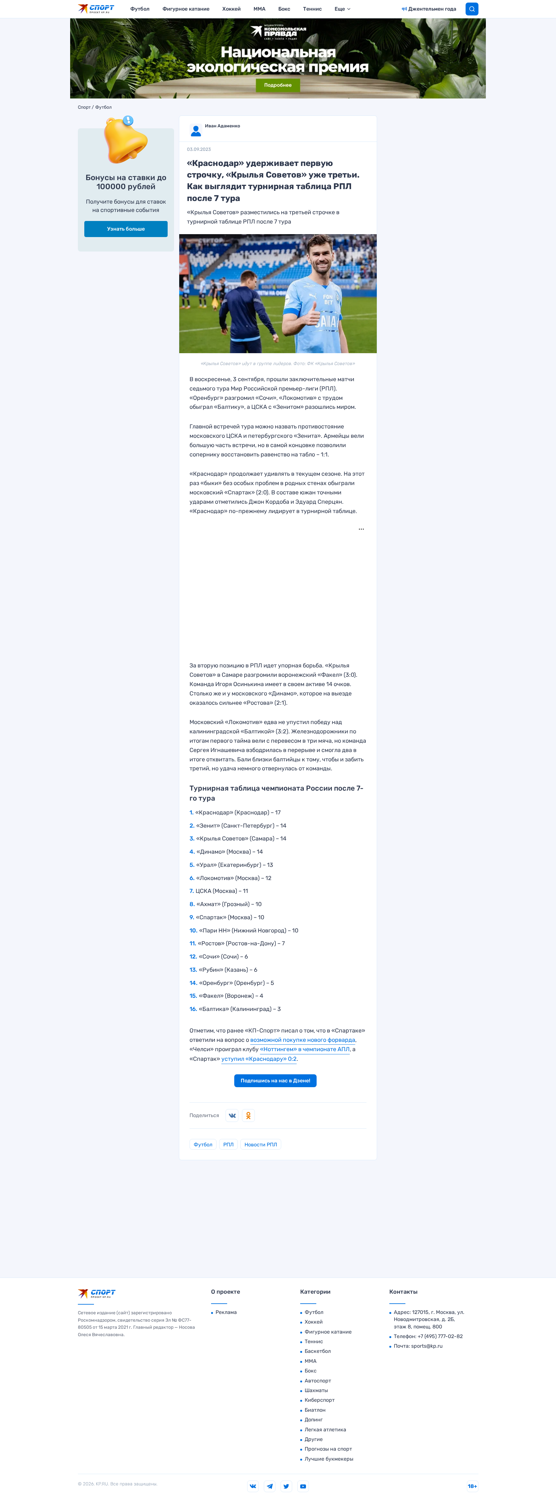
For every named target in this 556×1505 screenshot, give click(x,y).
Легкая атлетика (325, 1430)
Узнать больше (126, 229)
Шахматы (316, 1390)
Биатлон (315, 1410)
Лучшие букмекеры (329, 1459)
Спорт (84, 107)
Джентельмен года (432, 9)
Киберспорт (320, 1400)
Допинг (314, 1420)
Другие (314, 1439)
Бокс (284, 9)
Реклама (226, 1312)
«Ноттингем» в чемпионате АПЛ (305, 1049)
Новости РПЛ (261, 1145)
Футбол (140, 9)
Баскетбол (318, 1351)
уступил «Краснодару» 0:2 (259, 1058)
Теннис (312, 9)
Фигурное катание (185, 9)
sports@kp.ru (427, 1346)
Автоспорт (318, 1381)
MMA (259, 9)
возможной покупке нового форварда (302, 1039)
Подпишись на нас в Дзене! (275, 1081)
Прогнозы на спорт (328, 1449)
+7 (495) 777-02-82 (440, 1336)
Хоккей (231, 9)
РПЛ (228, 1145)
